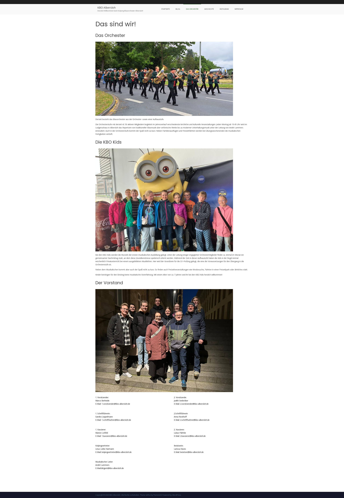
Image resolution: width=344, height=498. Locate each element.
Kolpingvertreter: (102, 445)
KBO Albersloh (106, 7)
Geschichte (209, 9)
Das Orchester (192, 9)
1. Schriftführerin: (102, 413)
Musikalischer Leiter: (104, 461)
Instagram (224, 9)
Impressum (239, 9)
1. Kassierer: (100, 429)
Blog (178, 9)
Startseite (165, 9)
